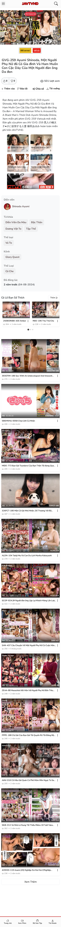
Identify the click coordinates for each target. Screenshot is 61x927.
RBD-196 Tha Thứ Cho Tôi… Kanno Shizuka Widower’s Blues (43, 321)
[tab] (28, 329)
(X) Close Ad (30, 14)
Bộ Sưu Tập (37, 923)
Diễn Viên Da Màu (15, 222)
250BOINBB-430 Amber (14, 320)
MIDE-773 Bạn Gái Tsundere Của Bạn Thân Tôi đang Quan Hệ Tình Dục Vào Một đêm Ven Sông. (28, 465)
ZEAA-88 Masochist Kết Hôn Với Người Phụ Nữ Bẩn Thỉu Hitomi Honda (27, 690)
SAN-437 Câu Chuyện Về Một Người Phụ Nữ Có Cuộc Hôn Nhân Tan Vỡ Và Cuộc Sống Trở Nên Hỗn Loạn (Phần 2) (28, 645)
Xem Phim (22, 923)
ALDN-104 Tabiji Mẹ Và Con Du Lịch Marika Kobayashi (27, 555)
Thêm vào (9, 88)
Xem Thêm (30, 882)
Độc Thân (36, 222)
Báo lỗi (24, 88)
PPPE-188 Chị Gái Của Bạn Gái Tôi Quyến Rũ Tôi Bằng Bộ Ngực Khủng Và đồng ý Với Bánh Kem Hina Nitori (28, 735)
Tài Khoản (52, 923)
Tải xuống (54, 88)
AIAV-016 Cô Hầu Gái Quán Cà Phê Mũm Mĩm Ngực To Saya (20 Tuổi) (29, 780)
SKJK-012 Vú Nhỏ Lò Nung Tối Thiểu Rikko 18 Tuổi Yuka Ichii (27, 825)
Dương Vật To (13, 228)
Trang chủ (8, 923)
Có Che (9, 271)
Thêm (52, 297)
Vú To (8, 243)
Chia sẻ (40, 88)
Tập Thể (31, 228)
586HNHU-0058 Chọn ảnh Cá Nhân (18, 420)
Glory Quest (12, 257)
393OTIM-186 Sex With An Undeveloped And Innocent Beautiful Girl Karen (27, 375)
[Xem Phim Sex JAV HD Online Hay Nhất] (30, 3)
